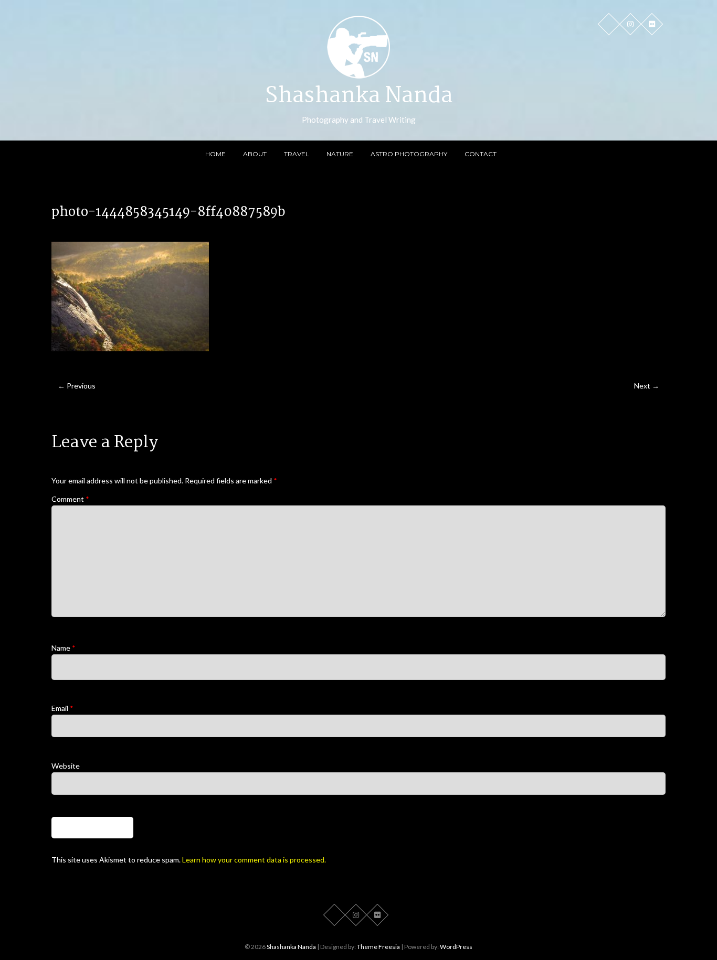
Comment (70, 498)
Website (65, 765)
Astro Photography (409, 154)
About (255, 154)
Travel (296, 154)
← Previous (77, 385)
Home (215, 154)
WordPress (456, 947)
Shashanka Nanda (358, 96)
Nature (339, 154)
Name (63, 647)
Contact (481, 154)
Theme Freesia (378, 947)
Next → (646, 385)
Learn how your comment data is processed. (254, 859)
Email (62, 708)
